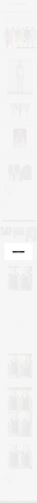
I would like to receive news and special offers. (18, 253)
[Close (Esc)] (31, 244)
